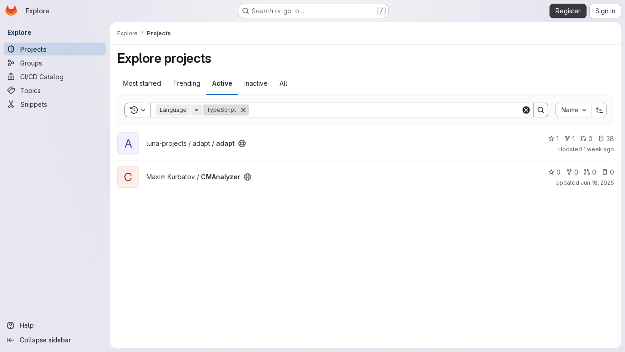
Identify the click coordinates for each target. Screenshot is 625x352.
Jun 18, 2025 (597, 182)
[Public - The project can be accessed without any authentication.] (242, 143)
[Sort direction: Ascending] (599, 110)
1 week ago (598, 149)
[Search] (540, 110)
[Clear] (526, 110)
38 (610, 139)
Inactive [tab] (256, 83)
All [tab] (283, 83)
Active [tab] (222, 83)
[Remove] (243, 110)
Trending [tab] (186, 83)
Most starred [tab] (142, 83)
